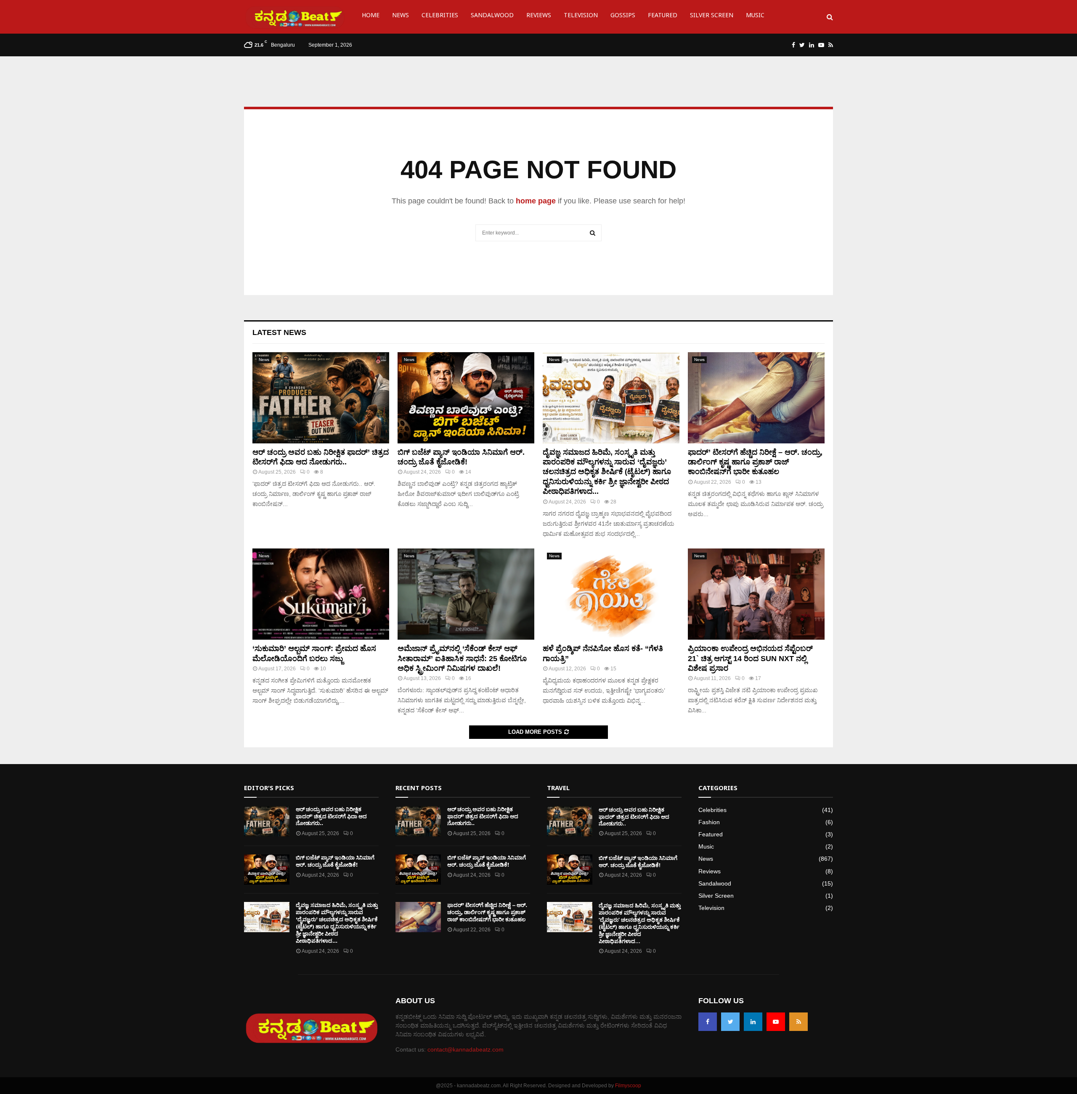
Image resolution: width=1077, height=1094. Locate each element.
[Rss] (798, 1021)
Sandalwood (492, 17)
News (400, 17)
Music (755, 17)
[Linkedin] (753, 1021)
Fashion (709, 822)
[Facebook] (707, 1021)
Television (581, 17)
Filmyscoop (628, 1086)
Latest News (279, 332)
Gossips (622, 17)
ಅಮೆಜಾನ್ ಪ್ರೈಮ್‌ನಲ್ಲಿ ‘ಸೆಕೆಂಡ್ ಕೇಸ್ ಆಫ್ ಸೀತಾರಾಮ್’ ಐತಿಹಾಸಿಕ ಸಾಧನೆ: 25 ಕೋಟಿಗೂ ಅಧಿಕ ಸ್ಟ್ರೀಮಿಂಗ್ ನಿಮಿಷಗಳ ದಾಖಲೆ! (462, 658)
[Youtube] (776, 1021)
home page (536, 201)
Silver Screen (711, 17)
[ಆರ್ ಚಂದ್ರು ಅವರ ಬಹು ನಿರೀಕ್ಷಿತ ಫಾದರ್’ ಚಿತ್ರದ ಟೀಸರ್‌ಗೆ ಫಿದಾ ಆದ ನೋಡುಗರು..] (320, 397)
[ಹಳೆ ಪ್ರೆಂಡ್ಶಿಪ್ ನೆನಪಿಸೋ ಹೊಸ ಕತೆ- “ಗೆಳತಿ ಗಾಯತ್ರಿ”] (611, 594)
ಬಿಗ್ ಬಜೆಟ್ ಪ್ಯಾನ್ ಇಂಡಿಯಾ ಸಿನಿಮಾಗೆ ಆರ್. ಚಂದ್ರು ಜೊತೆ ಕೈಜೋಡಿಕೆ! (335, 861)
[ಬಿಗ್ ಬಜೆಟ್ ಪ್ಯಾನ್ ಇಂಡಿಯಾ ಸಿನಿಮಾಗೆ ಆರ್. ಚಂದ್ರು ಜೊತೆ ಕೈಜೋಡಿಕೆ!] (466, 397)
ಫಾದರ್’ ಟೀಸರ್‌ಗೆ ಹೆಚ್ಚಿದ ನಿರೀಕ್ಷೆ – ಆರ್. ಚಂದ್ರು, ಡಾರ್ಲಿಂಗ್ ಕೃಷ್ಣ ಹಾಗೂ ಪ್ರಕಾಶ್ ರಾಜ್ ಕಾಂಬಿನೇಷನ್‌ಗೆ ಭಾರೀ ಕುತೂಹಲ (755, 462)
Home (370, 17)
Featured (662, 17)
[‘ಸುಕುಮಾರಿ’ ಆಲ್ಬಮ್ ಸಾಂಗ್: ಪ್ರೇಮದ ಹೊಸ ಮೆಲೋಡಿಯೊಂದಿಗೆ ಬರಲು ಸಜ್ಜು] (320, 594)
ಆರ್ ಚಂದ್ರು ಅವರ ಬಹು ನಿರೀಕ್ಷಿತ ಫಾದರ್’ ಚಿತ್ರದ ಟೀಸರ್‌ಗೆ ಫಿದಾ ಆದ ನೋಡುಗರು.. (331, 816)
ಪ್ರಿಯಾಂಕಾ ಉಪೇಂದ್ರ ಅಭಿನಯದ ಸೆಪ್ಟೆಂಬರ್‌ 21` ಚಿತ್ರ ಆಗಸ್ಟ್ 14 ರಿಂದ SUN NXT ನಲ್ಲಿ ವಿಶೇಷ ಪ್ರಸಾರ (750, 658)
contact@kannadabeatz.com (465, 1049)
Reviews (538, 17)
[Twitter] (730, 1021)
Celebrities (440, 17)
